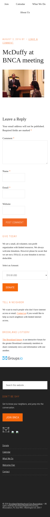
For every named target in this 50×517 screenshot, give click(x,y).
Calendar (6, 452)
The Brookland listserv (12, 339)
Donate (5, 445)
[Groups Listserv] (5, 432)
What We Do (7, 458)
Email (6, 187)
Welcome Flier (8, 465)
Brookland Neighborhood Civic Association (25, 504)
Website (6, 204)
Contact (6, 471)
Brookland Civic (25, 26)
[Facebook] (13, 432)
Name (6, 171)
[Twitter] (17, 432)
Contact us (21, 313)
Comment (8, 138)
